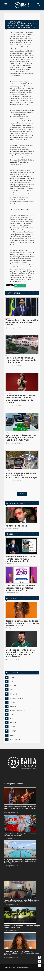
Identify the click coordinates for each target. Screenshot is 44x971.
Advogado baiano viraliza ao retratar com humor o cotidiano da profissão (20, 559)
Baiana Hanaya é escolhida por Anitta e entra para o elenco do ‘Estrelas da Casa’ (22, 623)
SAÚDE (12, 735)
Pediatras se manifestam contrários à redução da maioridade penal (22, 926)
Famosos (12, 598)
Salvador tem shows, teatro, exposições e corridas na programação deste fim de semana (20, 399)
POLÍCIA (12, 727)
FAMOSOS (13, 706)
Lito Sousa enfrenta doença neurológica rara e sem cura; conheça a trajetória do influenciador (20, 653)
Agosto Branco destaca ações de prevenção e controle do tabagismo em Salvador (20, 437)
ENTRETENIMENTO (16, 698)
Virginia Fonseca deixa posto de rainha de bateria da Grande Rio (20, 835)
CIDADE (12, 682)
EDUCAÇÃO (13, 694)
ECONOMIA (13, 690)
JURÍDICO (13, 715)
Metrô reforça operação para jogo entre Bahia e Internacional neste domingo (21, 475)
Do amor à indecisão (16, 525)
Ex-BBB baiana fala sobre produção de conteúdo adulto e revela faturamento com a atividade (21, 953)
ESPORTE (13, 702)
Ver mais (22, 494)
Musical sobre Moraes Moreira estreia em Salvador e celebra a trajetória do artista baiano (20, 808)
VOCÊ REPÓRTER (15, 739)
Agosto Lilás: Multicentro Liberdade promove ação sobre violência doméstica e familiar (21, 901)
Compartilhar (21, 286)
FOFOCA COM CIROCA (17, 710)
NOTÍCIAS (13, 723)
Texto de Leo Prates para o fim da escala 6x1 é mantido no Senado (21, 322)
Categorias (13, 672)
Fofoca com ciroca (16, 503)
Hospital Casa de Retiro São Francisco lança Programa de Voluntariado (20, 360)
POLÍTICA (13, 731)
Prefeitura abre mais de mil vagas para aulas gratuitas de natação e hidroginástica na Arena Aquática (21, 861)
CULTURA (13, 686)
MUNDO (12, 719)
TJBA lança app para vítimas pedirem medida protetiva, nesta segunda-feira (20, 588)
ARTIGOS (13, 677)
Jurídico (12, 534)
